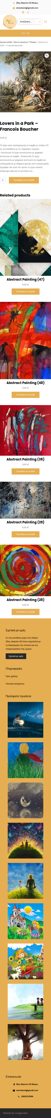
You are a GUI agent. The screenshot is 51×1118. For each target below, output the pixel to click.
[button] (24, 33)
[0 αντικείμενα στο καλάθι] (45, 22)
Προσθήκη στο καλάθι (24, 180)
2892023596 (27, 1096)
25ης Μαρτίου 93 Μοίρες (27, 3)
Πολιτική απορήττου (15, 683)
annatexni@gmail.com (27, 8)
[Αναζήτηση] (40, 22)
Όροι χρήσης (12, 676)
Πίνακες (33, 42)
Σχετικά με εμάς (16, 656)
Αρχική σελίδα (6, 42)
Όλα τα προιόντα (21, 42)
